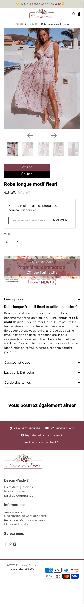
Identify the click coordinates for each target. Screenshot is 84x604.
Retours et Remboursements (24, 520)
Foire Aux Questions (18, 487)
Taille (7, 234)
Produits (32, 24)
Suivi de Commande (18, 495)
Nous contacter (15, 491)
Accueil (19, 24)
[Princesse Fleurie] (42, 14)
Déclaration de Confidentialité (25, 516)
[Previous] (30, 135)
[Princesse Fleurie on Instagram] (15, 545)
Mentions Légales (16, 524)
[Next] (54, 135)
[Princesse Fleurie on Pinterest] (10, 545)
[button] (42, 299)
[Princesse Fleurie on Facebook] (6, 545)
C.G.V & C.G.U (13, 511)
